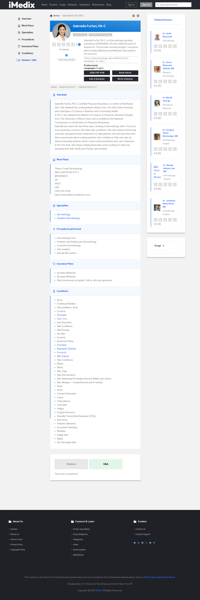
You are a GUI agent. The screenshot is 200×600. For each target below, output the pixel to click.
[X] (146, 543)
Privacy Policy (16, 544)
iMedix (98, 590)
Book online (125, 72)
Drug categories (80, 534)
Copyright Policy (17, 549)
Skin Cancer (63, 356)
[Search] (157, 4)
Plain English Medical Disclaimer (159, 577)
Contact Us (140, 529)
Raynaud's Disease (66, 348)
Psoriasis (62, 315)
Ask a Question (97, 79)
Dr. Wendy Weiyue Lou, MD (169, 168)
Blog (109, 4)
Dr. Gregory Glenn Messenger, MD (170, 133)
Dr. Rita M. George (168, 99)
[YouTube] (150, 543)
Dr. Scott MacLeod (167, 35)
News (44, 4)
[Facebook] (135, 543)
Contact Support (142, 534)
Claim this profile (67, 60)
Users (75, 544)
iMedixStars (78, 555)
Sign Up (146, 4)
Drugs (63, 4)
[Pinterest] (154, 543)
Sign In (131, 4)
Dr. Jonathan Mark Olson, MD (169, 203)
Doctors (54, 4)
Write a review (125, 79)
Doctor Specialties (81, 529)
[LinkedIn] (142, 543)
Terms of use (16, 539)
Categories (78, 539)
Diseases (72, 4)
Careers (13, 529)
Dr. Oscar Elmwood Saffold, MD (168, 65)
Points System (79, 549)
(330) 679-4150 (97, 72)
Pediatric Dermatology (100, 35)
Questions (84, 4)
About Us (14, 534)
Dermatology (80, 35)
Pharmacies (98, 4)
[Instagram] (139, 543)
